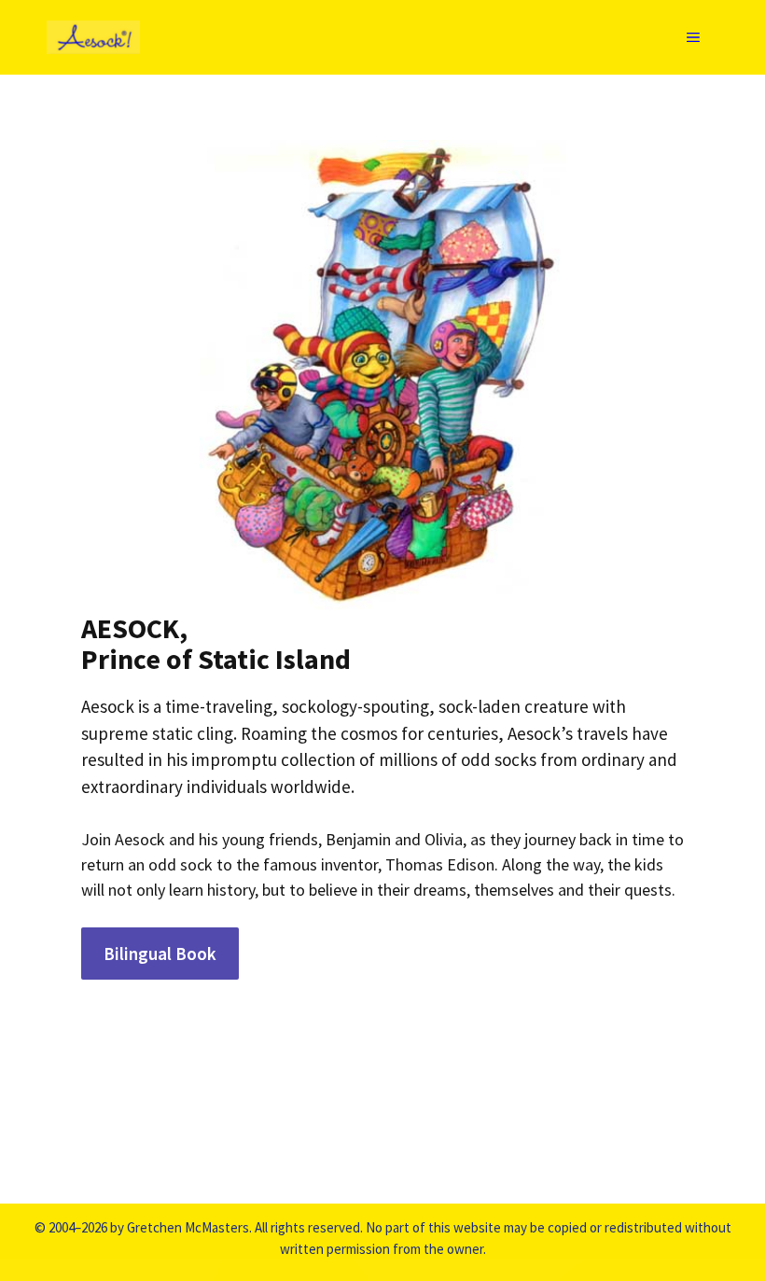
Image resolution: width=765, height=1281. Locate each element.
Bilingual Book (160, 953)
